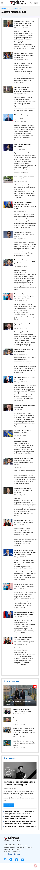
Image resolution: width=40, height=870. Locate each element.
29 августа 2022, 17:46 (21, 354)
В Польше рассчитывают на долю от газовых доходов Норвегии (23, 490)
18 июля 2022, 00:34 (20, 409)
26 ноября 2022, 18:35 (21, 238)
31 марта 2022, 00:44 (20, 589)
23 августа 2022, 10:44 (21, 382)
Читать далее (8, 805)
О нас (10, 854)
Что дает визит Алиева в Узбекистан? (18, 702)
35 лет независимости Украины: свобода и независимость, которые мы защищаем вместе (24, 720)
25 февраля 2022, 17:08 (21, 616)
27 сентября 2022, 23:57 (21, 300)
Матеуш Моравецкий (16, 8)
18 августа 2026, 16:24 (19, 747)
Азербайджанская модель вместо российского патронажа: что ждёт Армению (24, 743)
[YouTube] (22, 859)
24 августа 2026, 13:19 (11, 704)
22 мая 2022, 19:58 (20, 495)
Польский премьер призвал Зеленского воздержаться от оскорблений (24, 55)
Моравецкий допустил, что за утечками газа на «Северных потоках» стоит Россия (24, 296)
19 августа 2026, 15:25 (19, 737)
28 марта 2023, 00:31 (20, 149)
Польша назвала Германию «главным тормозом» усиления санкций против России (25, 552)
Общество (8, 776)
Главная (3, 8)
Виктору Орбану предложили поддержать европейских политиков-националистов (24, 23)
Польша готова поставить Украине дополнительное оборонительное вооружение (24, 640)
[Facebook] (16, 859)
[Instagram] (5, 859)
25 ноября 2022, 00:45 (21, 266)
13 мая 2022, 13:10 (19, 525)
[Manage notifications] (35, 865)
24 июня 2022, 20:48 (20, 435)
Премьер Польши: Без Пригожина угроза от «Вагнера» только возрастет (24, 89)
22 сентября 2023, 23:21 (21, 59)
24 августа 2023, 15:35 (21, 93)
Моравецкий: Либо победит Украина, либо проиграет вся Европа (24, 234)
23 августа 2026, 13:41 (19, 724)
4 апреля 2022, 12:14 (20, 557)
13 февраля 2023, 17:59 (21, 181)
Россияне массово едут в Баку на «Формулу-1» (20, 826)
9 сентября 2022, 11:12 (21, 328)
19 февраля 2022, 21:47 (21, 644)
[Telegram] (10, 859)
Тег (8, 8)
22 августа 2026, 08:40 (10, 788)
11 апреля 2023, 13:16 (20, 121)
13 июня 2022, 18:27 (20, 467)
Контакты (17, 854)
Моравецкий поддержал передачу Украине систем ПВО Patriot (24, 262)
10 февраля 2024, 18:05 (21, 28)
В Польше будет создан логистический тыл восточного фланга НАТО (25, 117)
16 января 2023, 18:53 (21, 211)
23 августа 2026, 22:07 (19, 713)
